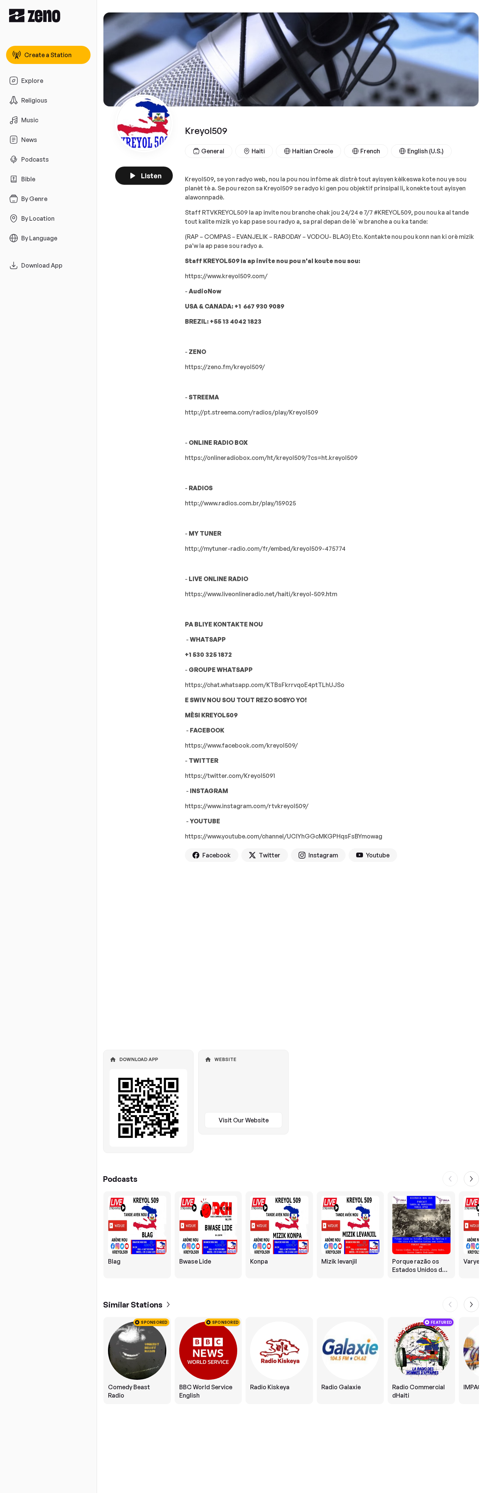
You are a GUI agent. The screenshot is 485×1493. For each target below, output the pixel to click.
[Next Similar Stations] (471, 1304)
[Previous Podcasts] (450, 1178)
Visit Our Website (244, 1120)
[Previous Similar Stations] (450, 1304)
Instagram (323, 855)
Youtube (378, 855)
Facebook (216, 855)
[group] (291, 1235)
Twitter (269, 855)
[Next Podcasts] (471, 1178)
